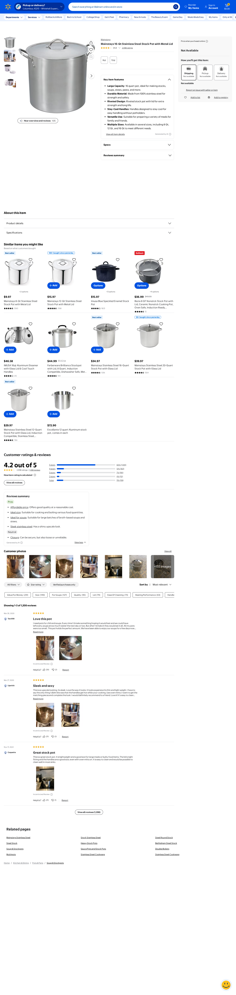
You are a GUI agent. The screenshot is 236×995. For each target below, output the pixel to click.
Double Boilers (162, 848)
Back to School (74, 17)
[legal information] (206, 41)
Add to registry (221, 97)
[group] (117, 48)
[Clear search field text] (168, 7)
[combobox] (124, 7)
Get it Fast (109, 17)
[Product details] (170, 223)
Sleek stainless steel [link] (21, 526)
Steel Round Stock (164, 837)
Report (65, 669)
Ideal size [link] (15, 512)
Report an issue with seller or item (202, 90)
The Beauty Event (159, 17)
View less (78, 542)
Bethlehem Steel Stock (166, 843)
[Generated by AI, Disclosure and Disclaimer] (170, 134)
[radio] (104, 60)
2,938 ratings (127, 48)
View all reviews (14, 482)
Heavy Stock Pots (89, 843)
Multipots (11, 854)
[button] (192, 7)
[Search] (175, 6)
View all (168, 551)
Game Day (178, 17)
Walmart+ (192, 17)
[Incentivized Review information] (51, 664)
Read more (38, 632)
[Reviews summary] (119, 48)
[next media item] (91, 76)
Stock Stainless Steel (91, 837)
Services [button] (32, 17)
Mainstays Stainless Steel (18, 837)
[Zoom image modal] (91, 57)
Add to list (195, 97)
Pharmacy (124, 17)
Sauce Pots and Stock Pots (93, 848)
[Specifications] (170, 232)
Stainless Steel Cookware (93, 854)
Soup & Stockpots (14, 848)
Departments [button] (12, 17)
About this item (15, 213)
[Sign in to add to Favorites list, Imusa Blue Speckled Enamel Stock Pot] (117, 259)
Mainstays (105, 39)
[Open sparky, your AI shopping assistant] (226, 985)
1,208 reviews (34, 470)
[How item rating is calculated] (35, 475)
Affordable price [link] (19, 507)
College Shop (93, 17)
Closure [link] (14, 537)
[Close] (59, 17)
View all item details (115, 134)
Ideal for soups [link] (18, 517)
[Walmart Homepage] (8, 7)
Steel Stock (11, 843)
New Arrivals (140, 17)
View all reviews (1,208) (89, 812)
